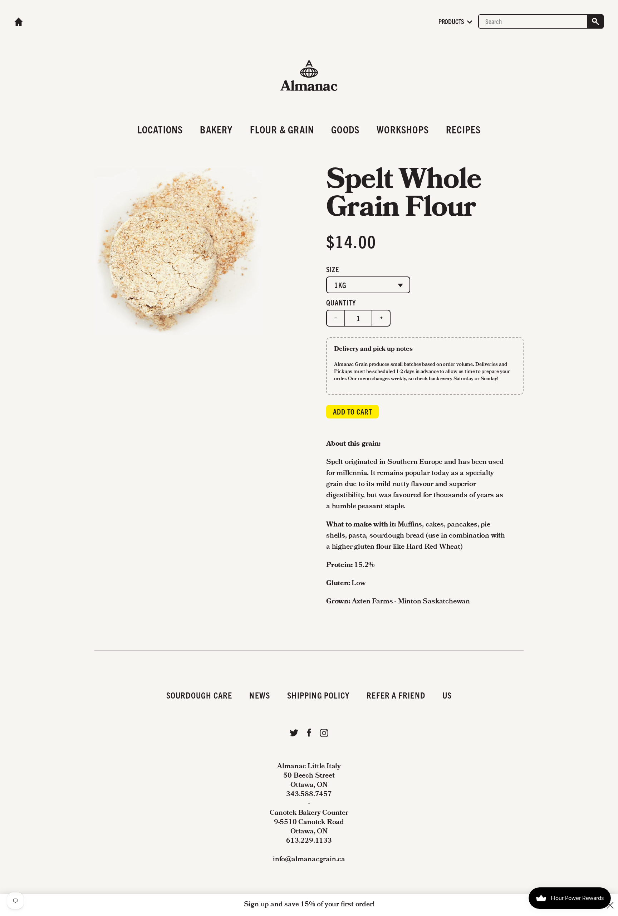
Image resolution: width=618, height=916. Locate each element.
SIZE (332, 269)
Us (447, 695)
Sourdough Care (199, 695)
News (259, 695)
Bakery (216, 129)
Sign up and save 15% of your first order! (309, 905)
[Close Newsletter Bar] (610, 905)
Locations (160, 129)
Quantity (341, 302)
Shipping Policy (318, 695)
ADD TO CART (352, 411)
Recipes (463, 129)
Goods (345, 129)
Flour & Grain (282, 129)
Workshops (403, 129)
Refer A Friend (396, 695)
